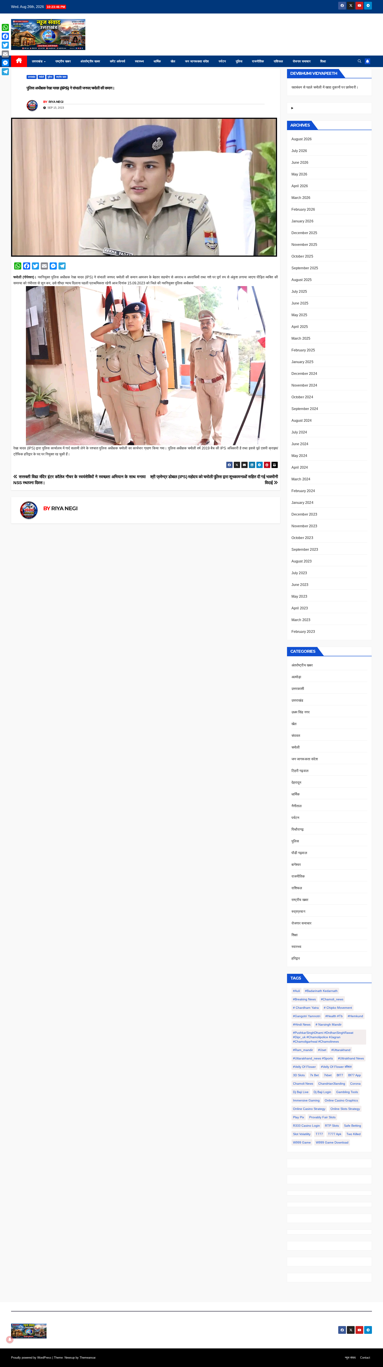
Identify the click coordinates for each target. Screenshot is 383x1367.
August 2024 (301, 420)
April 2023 (299, 608)
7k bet (314, 1075)
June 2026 (300, 162)
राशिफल (278, 61)
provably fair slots (322, 1117)
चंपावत (295, 735)
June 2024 (300, 444)
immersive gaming (306, 1100)
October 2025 (302, 256)
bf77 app (354, 1075)
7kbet (328, 1075)
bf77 (340, 1075)
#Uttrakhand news (351, 1058)
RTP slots (332, 1125)
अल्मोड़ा (296, 677)
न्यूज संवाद (350, 1357)
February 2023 (303, 631)
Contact (365, 1357)
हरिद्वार (295, 958)
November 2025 (304, 244)
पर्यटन (222, 61)
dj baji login (322, 1092)
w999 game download (332, 1142)
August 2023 (301, 561)
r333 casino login (306, 1125)
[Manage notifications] (9, 1339)
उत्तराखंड (38, 61)
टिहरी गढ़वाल (300, 771)
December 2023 (304, 514)
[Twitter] (5, 45)
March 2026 (301, 198)
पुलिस (239, 61)
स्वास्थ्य (139, 61)
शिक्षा (323, 61)
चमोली (41, 77)
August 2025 (301, 280)
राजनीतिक (258, 61)
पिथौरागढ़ (297, 829)
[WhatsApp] (5, 27)
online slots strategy (345, 1109)
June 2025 (300, 303)
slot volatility (302, 1134)
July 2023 (299, 573)
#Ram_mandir (303, 1050)
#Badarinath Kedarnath (321, 991)
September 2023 (304, 549)
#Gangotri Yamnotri (306, 1016)
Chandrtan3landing (331, 1083)
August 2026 (301, 139)
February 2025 (303, 350)
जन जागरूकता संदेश (197, 61)
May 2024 (299, 456)
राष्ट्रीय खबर (63, 61)
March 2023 (301, 620)
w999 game (302, 1142)
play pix (298, 1117)
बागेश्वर (296, 864)
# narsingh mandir (329, 1024)
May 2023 (299, 596)
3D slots (299, 1075)
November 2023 (304, 526)
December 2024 (304, 373)
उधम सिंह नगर (300, 712)
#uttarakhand (340, 1050)
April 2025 (299, 327)
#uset (322, 1050)
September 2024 (304, 409)
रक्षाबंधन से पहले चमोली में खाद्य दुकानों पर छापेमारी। (325, 87)
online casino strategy (309, 1109)
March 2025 (301, 338)
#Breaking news (304, 999)
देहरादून (296, 782)
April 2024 (299, 467)
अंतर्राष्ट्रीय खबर (90, 61)
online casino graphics (341, 1100)
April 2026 (299, 186)
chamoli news (303, 1083)
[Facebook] (5, 36)
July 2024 (299, 432)
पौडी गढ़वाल (299, 853)
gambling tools (347, 1092)
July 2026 (299, 151)
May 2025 (299, 315)
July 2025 (299, 291)
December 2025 (304, 233)
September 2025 (304, 268)
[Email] (5, 54)
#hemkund (355, 1016)
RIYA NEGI (56, 102)
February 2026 (303, 209)
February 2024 (303, 491)
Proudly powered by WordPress (31, 1357)
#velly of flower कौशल (336, 1067)
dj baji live (301, 1092)
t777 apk (334, 1134)
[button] (359, 61)
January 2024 (302, 502)
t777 (319, 1134)
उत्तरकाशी (297, 689)
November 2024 (304, 385)
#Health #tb (334, 1016)
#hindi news (302, 1024)
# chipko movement (338, 1007)
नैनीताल (296, 806)
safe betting (352, 1125)
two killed (353, 1134)
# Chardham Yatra (306, 1007)
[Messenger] (5, 62)
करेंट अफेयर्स (117, 61)
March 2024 (301, 479)
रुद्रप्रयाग (298, 911)
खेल (173, 61)
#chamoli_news (332, 999)
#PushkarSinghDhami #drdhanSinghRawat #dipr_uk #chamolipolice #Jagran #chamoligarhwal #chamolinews (323, 1037)
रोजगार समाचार (302, 61)
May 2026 (299, 174)
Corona (355, 1083)
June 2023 (300, 585)
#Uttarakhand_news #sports (313, 1058)
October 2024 (302, 397)
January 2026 (302, 221)
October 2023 (302, 538)
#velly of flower (304, 1067)
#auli (296, 991)
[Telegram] (5, 71)
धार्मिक (157, 61)
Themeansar (87, 1357)
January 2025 (302, 362)
